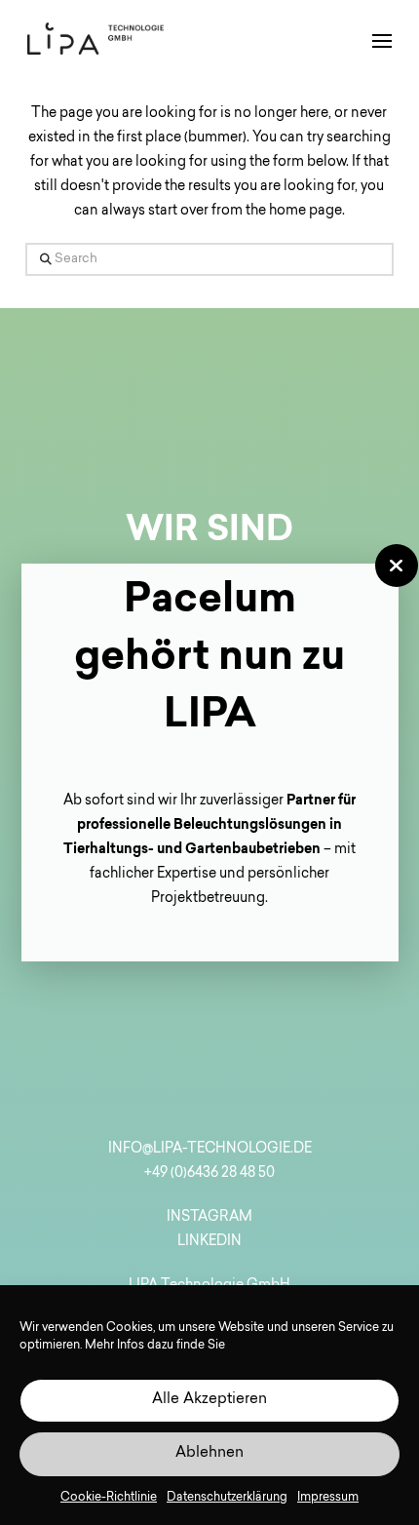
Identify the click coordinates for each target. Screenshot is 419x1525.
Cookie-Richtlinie (108, 1498)
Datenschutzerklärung (227, 1498)
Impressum (328, 1498)
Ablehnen (209, 1453)
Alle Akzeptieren (209, 1399)
